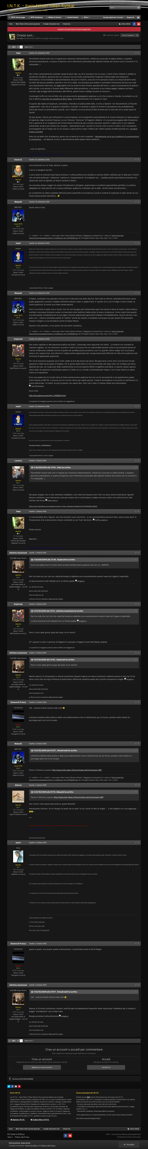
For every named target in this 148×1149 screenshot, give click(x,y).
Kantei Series (72, 17)
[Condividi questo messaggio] (135, 53)
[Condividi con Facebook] (12, 1086)
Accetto (130, 1144)
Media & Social (54, 17)
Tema (9, 1137)
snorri (18, 843)
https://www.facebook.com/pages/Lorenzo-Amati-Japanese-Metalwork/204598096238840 (63, 506)
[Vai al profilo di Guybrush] (18, 350)
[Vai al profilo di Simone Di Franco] (18, 716)
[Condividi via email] (15, 1086)
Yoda (21, 38)
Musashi (18, 202)
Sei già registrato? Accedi (113, 17)
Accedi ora (106, 1067)
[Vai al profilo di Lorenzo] (18, 472)
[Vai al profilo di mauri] (18, 257)
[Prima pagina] (9, 47)
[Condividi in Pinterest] (19, 1086)
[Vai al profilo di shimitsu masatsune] (18, 567)
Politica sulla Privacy (22, 1137)
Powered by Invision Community (129, 1137)
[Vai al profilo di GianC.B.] (18, 171)
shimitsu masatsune (18, 553)
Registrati (130, 17)
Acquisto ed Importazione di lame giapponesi (74, 29)
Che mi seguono (128, 35)
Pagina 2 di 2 (29, 47)
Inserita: (39, 53)
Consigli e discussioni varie (52, 38)
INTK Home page (18, 17)
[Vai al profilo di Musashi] (18, 216)
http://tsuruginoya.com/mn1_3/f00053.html (47, 396)
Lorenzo (18, 461)
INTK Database (36, 17)
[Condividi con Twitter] (8, 1086)
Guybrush (18, 339)
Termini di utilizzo (31, 1146)
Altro (86, 17)
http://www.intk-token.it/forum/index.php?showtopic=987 (77, 770)
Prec (13, 47)
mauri (18, 243)
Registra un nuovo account (42, 1067)
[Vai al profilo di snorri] (18, 856)
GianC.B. (18, 160)
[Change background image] (138, 17)
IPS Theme (11, 1134)
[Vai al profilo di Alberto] (18, 797)
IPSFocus (21, 1134)
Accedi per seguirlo (112, 35)
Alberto (18, 785)
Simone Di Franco (18, 702)
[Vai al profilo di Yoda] (12, 37)
